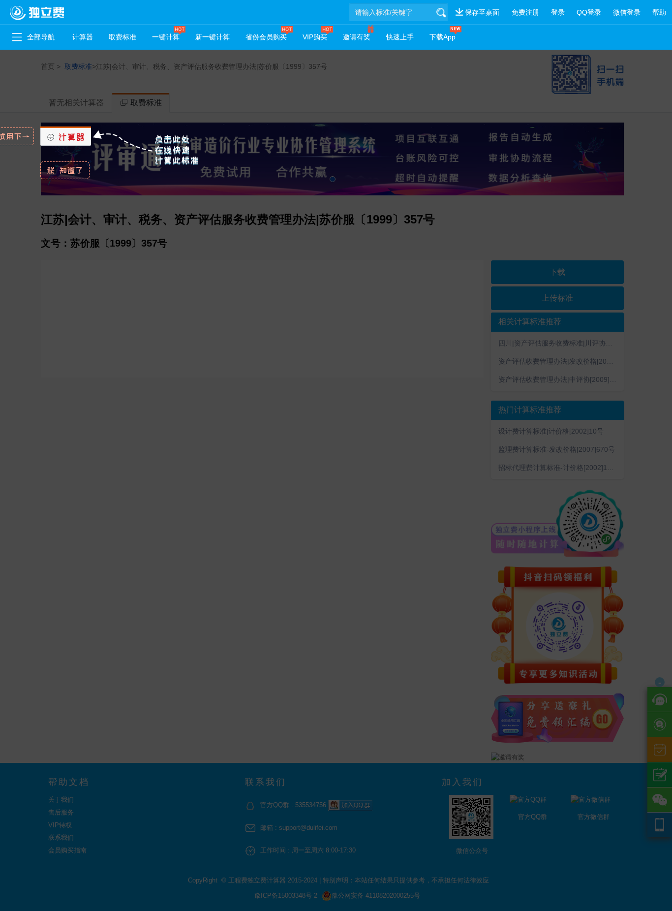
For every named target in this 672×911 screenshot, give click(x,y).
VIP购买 (315, 37)
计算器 (82, 37)
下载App (442, 37)
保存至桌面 (482, 12)
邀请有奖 (356, 37)
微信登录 (627, 12)
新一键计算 (212, 37)
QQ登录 (589, 12)
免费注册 (525, 12)
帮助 (659, 12)
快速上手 (400, 37)
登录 (558, 12)
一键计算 (166, 37)
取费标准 (122, 37)
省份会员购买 (266, 37)
